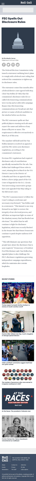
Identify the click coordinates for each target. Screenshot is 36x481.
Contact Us (14, 465)
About (3, 465)
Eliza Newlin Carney (9, 58)
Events (3, 467)
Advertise (23, 465)
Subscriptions (24, 469)
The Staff (13, 469)
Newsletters (5, 469)
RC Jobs (23, 467)
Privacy (13, 467)
